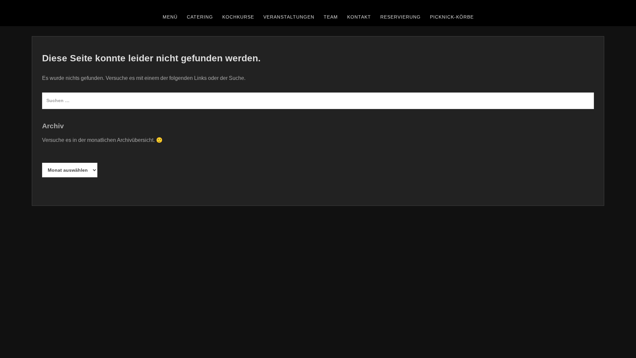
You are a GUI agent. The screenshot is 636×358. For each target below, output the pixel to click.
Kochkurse (238, 17)
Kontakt (359, 17)
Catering (200, 17)
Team (331, 17)
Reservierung (400, 17)
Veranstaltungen (288, 17)
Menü (170, 17)
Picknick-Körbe (452, 17)
